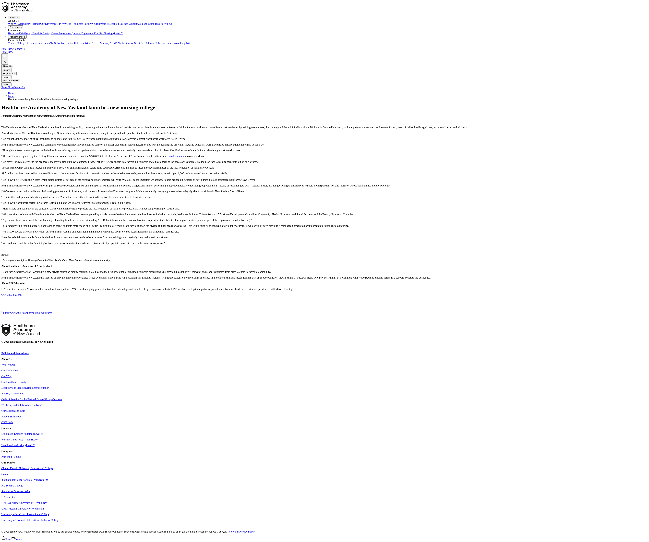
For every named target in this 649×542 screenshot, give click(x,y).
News (11, 96)
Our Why (61, 23)
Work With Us (164, 23)
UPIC (4, 508)
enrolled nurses (176, 156)
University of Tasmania (13, 520)
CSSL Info (7, 422)
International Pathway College (43, 520)
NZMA (114, 43)
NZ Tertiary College (12, 485)
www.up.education (11, 294)
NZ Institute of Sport (129, 43)
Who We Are (15, 23)
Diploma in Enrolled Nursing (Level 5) (102, 33)
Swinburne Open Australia (15, 491)
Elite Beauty (80, 43)
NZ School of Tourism (62, 43)
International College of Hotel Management (24, 479)
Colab (4, 474)
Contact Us (19, 48)
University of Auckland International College (25, 514)
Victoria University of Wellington (26, 508)
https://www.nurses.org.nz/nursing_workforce (27, 313)
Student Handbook (11, 416)
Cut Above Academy (98, 43)
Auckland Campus (147, 23)
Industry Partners (31, 23)
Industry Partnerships (12, 393)
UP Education (8, 497)
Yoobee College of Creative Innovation (29, 43)
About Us (14, 17)
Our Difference (48, 23)
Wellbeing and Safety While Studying (21, 405)
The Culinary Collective (153, 43)
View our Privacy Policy (242, 531)
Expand (6, 70)
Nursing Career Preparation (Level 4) (61, 33)
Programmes (15, 27)
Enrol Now (7, 48)
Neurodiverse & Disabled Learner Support (114, 23)
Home (11, 93)
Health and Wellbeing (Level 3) (25, 33)
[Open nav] (4, 56)
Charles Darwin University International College (27, 468)
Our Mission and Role (13, 410)
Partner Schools (17, 37)
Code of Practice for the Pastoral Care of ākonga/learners (31, 399)
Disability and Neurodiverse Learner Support (25, 387)
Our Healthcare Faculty (79, 23)
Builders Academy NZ (178, 43)
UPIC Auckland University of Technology (24, 502)
